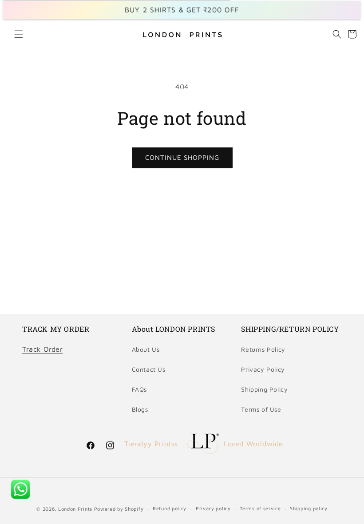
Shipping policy (309, 508)
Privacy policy (213, 508)
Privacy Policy (263, 369)
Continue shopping (182, 157)
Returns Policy (263, 349)
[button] (18, 34)
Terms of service (260, 508)
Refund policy (169, 508)
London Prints (75, 509)
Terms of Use (261, 409)
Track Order (42, 349)
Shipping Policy (264, 389)
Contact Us (149, 369)
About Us (146, 349)
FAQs (139, 389)
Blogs (140, 409)
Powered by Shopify (119, 509)
